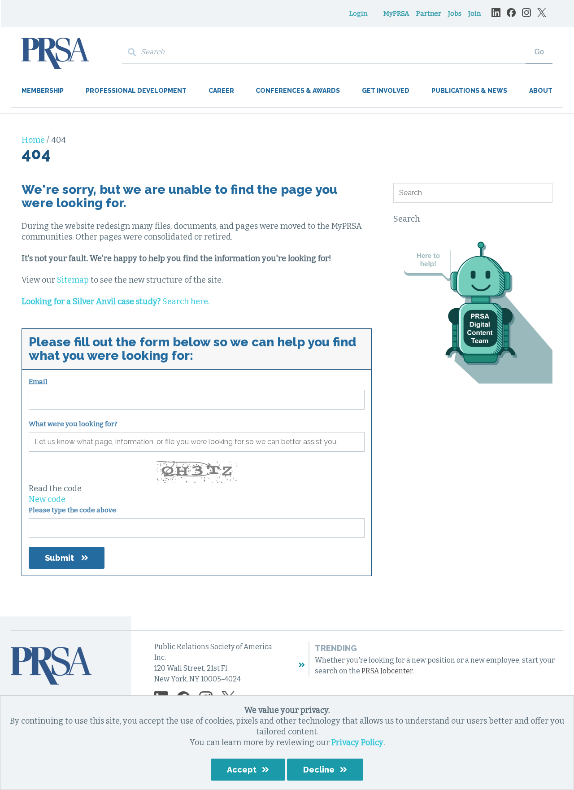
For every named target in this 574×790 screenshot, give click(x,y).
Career (221, 90)
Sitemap (73, 280)
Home (34, 140)
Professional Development (136, 90)
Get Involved (385, 90)
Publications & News (469, 90)
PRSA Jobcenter (387, 671)
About (540, 90)
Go (539, 52)
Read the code (55, 488)
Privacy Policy (357, 742)
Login (358, 13)
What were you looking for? (73, 424)
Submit (59, 558)
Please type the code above (72, 510)
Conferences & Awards (298, 90)
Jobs (454, 13)
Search (406, 219)
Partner (428, 13)
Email (38, 382)
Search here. (115, 301)
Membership (43, 90)
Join (474, 13)
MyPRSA (396, 13)
